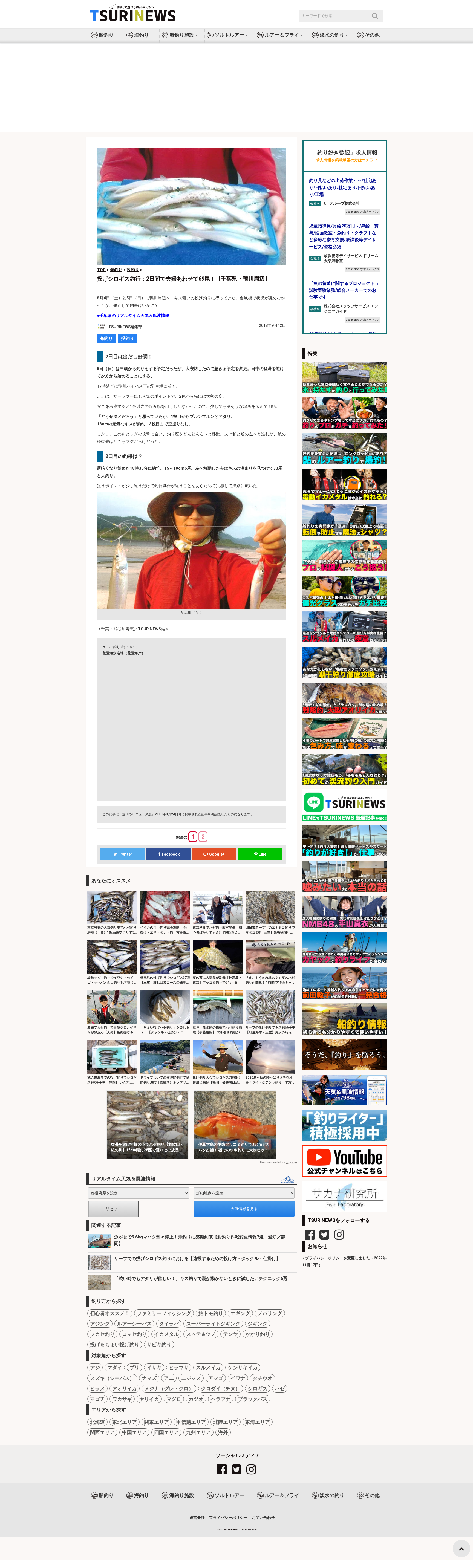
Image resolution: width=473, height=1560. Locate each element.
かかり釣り (257, 1334)
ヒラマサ (179, 1367)
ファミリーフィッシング (164, 1313)
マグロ (173, 1399)
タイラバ (169, 1324)
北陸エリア (225, 1422)
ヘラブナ (220, 1399)
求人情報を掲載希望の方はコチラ (344, 160)
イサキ (154, 1367)
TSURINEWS (232, 1529)
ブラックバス (252, 1399)
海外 (223, 1432)
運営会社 (197, 1517)
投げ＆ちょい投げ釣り (114, 1344)
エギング (240, 1313)
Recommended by (272, 1162)
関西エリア (102, 1432)
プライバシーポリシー (228, 1517)
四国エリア (166, 1432)
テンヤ (230, 1334)
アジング (100, 1324)
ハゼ (280, 1388)
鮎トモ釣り (210, 1313)
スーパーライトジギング (213, 1324)
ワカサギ (122, 1399)
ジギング (257, 1324)
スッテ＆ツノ (201, 1334)
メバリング (270, 1313)
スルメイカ (208, 1367)
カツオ (196, 1399)
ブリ (134, 1367)
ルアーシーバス (134, 1324)
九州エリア (198, 1432)
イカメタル (166, 1334)
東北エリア (124, 1422)
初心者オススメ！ (109, 1313)
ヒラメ (97, 1388)
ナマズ (149, 1378)
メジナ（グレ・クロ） (169, 1388)
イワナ (237, 1378)
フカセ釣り (102, 1334)
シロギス (257, 1388)
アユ (169, 1378)
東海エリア (257, 1422)
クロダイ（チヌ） (220, 1388)
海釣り (106, 338)
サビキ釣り (159, 1344)
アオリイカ (124, 1388)
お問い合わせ (263, 1517)
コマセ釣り (134, 1334)
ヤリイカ (149, 1399)
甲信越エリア (191, 1422)
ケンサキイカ (243, 1367)
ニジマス (191, 1378)
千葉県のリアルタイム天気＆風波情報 (134, 315)
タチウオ (262, 1378)
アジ (95, 1367)
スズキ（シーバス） (112, 1378)
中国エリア (134, 1432)
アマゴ (215, 1378)
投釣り (127, 338)
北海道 (97, 1422)
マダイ (114, 1367)
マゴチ (97, 1399)
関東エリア (156, 1422)
